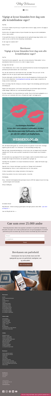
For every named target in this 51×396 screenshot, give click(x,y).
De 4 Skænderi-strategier (7, 311)
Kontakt (3, 297)
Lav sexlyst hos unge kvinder (7, 346)
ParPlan (3, 325)
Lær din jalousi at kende (6, 309)
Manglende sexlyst (5, 335)
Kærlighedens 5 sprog (6, 305)
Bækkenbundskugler (6, 341)
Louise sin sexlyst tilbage (7, 337)
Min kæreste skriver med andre (8, 360)
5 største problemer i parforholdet (8, 339)
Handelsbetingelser (6, 384)
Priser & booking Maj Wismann (8, 298)
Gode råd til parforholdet (6, 340)
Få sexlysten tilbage (6, 320)
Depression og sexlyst (6, 359)
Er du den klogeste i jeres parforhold (9, 362)
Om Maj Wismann (5, 300)
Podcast (3, 302)
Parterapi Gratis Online (6, 304)
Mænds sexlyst (5, 364)
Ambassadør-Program (6, 303)
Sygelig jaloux (5, 355)
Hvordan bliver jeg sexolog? (7, 354)
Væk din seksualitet (6, 321)
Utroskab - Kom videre (6, 322)
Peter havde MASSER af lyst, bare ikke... (9, 363)
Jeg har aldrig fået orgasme (7, 353)
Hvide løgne (4, 357)
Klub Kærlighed (5, 318)
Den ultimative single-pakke (7, 328)
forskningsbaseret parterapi (23, 79)
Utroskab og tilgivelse (6, 345)
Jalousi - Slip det (5, 323)
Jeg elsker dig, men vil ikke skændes (9, 327)
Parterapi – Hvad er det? (7, 336)
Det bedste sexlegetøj (6, 344)
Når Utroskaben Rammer (7, 307)
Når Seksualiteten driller (6, 308)
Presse (3, 299)
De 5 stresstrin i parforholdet (7, 312)
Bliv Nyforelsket (5, 326)
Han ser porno (5, 358)
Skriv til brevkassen (25, 264)
